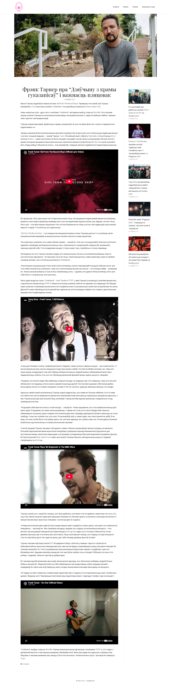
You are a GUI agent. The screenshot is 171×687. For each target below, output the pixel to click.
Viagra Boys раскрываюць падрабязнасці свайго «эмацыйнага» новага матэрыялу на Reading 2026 (139, 188)
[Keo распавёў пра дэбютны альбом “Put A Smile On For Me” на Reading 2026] (139, 102)
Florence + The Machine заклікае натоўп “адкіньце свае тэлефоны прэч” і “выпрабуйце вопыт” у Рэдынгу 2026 (138, 149)
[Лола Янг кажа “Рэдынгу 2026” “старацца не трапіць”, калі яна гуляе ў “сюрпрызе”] (139, 214)
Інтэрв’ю (116, 7)
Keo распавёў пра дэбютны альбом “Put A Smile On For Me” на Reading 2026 (139, 111)
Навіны (125, 7)
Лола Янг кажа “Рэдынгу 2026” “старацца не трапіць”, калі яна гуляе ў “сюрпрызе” (139, 224)
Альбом (135, 7)
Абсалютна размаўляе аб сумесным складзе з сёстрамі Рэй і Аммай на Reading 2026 (139, 259)
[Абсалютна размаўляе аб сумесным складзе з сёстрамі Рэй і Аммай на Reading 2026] (139, 249)
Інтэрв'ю (26, 664)
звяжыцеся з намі (148, 7)
